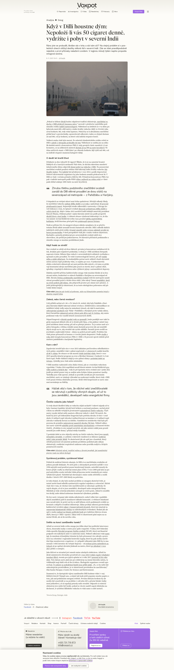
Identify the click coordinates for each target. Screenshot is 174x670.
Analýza (50, 20)
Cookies (103, 623)
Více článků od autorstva (106, 607)
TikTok (87, 618)
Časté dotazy (73, 623)
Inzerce (56, 623)
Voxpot (26, 623)
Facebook (27, 607)
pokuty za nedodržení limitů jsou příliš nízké (73, 565)
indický (65, 172)
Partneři (63, 623)
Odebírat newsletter (34, 645)
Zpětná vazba (145, 623)
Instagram (67, 618)
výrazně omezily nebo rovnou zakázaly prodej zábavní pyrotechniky (77, 231)
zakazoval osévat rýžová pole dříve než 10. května (80, 313)
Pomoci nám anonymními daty (55, 666)
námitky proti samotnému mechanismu (78, 425)
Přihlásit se (126, 645)
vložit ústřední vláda (87, 353)
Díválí (63, 121)
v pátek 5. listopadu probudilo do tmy (65, 142)
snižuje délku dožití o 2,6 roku (77, 204)
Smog (54, 595)
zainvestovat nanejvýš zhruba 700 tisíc (78, 423)
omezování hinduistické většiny (59, 509)
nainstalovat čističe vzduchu (91, 410)
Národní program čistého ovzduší (71, 531)
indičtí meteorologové (68, 126)
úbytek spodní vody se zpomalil (74, 319)
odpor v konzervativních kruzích (77, 507)
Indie (65, 595)
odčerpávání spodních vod (57, 310)
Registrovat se (96, 645)
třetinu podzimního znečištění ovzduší (73, 278)
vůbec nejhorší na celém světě (88, 179)
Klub (138, 11)
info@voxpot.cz (65, 645)
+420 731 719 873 (67, 643)
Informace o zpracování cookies (80, 660)
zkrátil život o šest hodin (56, 216)
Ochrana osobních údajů (89, 623)
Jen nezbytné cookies (79, 666)
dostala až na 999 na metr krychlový (90, 147)
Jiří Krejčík (62, 58)
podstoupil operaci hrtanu (89, 221)
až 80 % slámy (51, 353)
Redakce (35, 623)
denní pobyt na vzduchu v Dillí (83, 167)
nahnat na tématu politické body (70, 512)
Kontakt (42, 623)
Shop (49, 623)
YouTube (96, 618)
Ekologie (60, 595)
